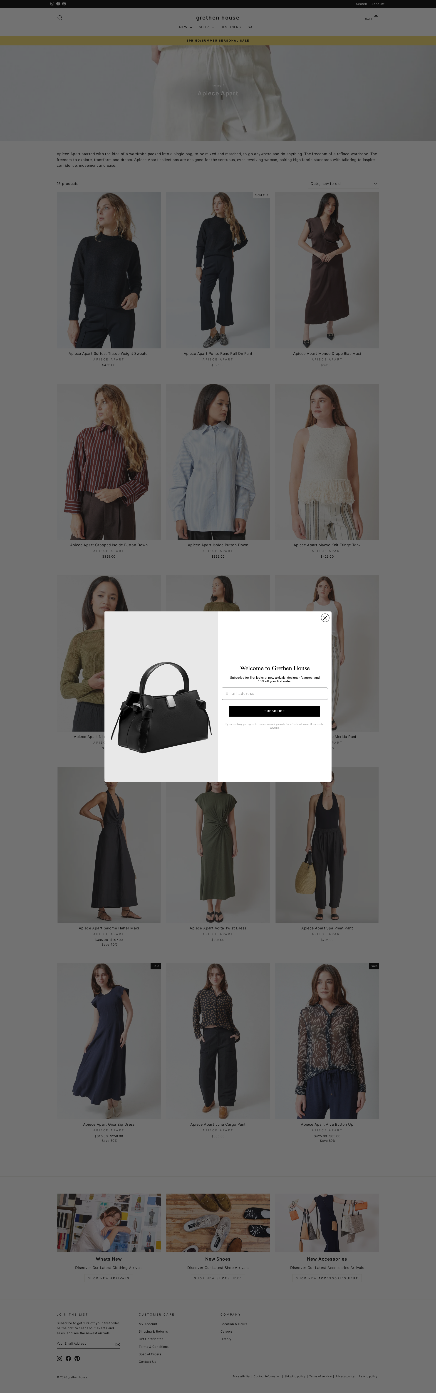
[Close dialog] (325, 618)
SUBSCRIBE (275, 711)
